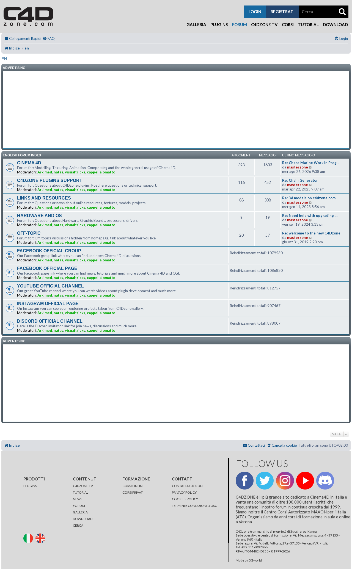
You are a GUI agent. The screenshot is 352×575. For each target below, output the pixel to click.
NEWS (77, 499)
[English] (41, 538)
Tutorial (308, 24)
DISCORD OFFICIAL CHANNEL (49, 321)
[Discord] (325, 481)
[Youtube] (305, 481)
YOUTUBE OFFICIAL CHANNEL (50, 286)
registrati (283, 11)
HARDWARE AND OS (39, 215)
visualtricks (75, 172)
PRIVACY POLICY (184, 492)
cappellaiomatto (101, 172)
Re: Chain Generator (300, 180)
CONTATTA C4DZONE (188, 486)
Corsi (288, 24)
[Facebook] (245, 481)
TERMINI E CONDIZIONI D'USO (195, 506)
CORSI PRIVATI (133, 492)
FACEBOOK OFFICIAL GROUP (49, 250)
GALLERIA (80, 512)
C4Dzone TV (264, 24)
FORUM (79, 506)
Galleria (196, 24)
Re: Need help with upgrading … (309, 215)
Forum (239, 24)
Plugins (219, 24)
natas (58, 172)
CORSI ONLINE (133, 486)
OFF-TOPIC (29, 233)
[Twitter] (265, 481)
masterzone (297, 167)
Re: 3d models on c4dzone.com (309, 198)
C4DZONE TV (83, 486)
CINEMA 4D (29, 163)
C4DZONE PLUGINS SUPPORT (49, 180)
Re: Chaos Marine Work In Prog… (310, 163)
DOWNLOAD (82, 519)
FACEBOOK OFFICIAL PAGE (47, 268)
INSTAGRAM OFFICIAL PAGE (48, 303)
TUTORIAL (80, 492)
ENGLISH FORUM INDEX (22, 155)
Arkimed (44, 172)
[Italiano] (29, 538)
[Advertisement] (176, 109)
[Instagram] (285, 481)
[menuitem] (49, 39)
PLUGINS (30, 486)
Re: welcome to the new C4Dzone (311, 233)
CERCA (78, 525)
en (4, 58)
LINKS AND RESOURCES (44, 198)
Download (335, 24)
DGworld (255, 560)
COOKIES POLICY (185, 499)
